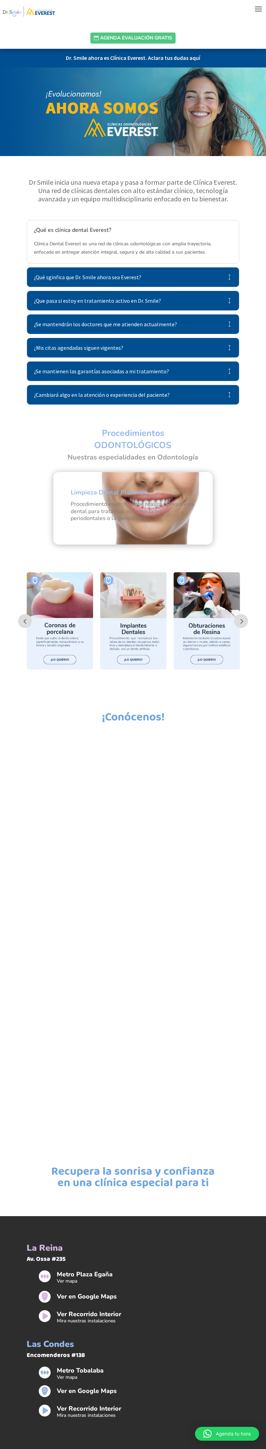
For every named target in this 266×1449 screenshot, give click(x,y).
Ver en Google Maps (87, 1296)
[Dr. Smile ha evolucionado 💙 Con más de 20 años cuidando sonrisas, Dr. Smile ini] (70, 1030)
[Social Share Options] (13, 926)
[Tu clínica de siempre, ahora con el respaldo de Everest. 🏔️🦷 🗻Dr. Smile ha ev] (70, 834)
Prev (25, 621)
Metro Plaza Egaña (85, 1274)
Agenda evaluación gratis (136, 38)
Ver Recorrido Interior (89, 1314)
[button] (227, 1434)
